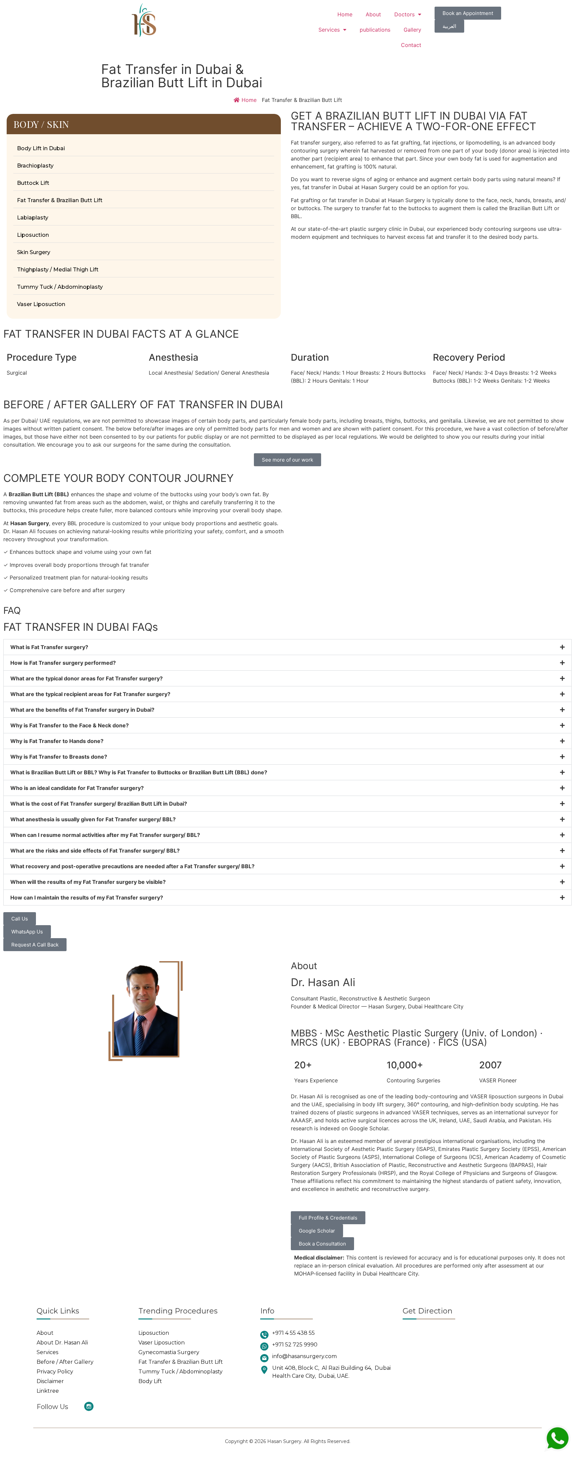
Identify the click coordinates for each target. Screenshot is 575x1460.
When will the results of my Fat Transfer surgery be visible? (88, 882)
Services (329, 29)
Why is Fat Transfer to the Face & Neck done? (69, 725)
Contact (411, 45)
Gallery (412, 29)
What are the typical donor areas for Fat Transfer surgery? (86, 678)
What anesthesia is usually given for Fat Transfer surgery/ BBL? (93, 819)
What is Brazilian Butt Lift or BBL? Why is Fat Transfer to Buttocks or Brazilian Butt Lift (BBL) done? (138, 772)
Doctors (404, 14)
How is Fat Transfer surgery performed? (63, 662)
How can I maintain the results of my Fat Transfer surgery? (86, 897)
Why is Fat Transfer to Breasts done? (58, 756)
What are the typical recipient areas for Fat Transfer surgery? (90, 694)
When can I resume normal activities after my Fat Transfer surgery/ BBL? (105, 835)
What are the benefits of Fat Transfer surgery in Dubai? (82, 709)
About (373, 14)
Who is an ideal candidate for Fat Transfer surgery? (77, 788)
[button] (287, 647)
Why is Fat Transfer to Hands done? (56, 741)
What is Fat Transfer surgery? (49, 647)
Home (344, 14)
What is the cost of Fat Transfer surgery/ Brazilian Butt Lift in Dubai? (98, 803)
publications (375, 29)
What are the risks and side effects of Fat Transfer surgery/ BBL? (95, 850)
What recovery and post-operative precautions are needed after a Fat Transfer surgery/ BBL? (132, 866)
